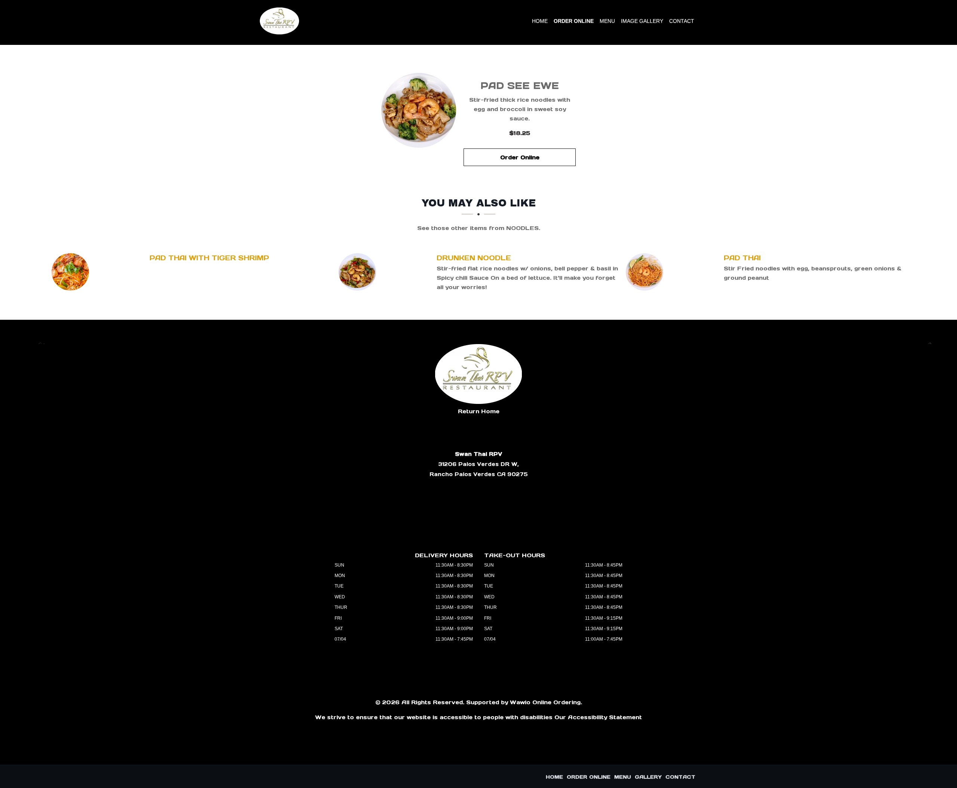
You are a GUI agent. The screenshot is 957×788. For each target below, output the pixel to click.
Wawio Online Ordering (545, 702)
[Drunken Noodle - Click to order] (359, 272)
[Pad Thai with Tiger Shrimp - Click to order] (72, 272)
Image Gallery (642, 21)
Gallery (648, 777)
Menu (607, 21)
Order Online (574, 21)
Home (540, 21)
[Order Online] (418, 110)
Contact (681, 21)
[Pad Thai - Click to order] (646, 272)
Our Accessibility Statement (598, 717)
